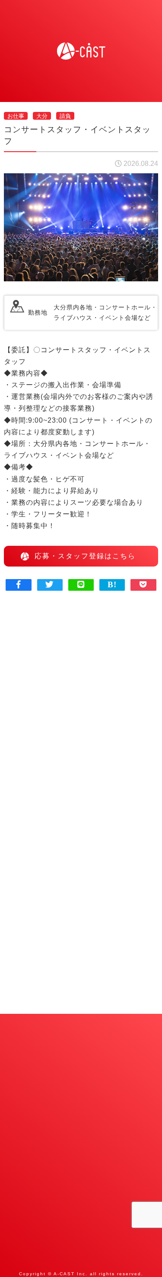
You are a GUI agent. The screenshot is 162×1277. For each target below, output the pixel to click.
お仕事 (15, 115)
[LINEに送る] (81, 585)
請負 (65, 115)
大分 (42, 115)
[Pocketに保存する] (143, 585)
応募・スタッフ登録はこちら (85, 556)
